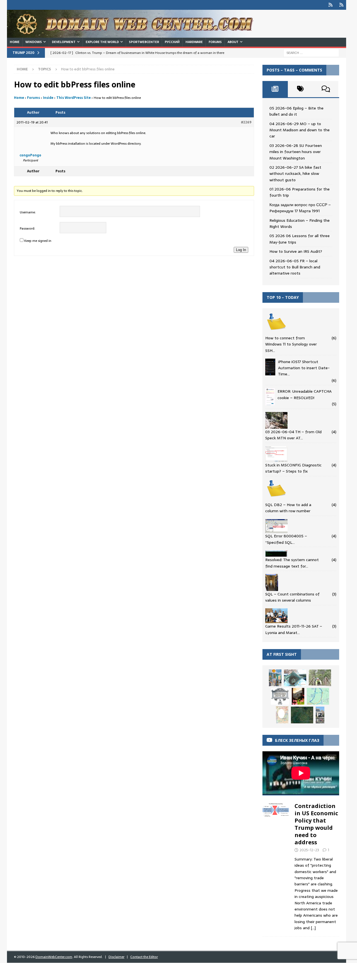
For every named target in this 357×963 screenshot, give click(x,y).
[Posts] (275, 89)
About (233, 41)
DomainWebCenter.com (53, 957)
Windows (33, 41)
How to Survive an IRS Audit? (295, 251)
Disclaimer (116, 957)
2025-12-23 (309, 850)
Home (15, 41)
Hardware (194, 41)
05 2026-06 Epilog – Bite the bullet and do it (296, 111)
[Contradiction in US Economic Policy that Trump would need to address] (275, 865)
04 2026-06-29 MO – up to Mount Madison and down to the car (299, 130)
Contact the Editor (144, 957)
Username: (28, 212)
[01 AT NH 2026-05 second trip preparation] (318, 696)
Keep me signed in (37, 240)
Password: (27, 228)
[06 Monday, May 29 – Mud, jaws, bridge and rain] (295, 677)
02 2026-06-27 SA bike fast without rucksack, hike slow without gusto (295, 173)
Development (64, 41)
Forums (215, 41)
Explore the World (102, 41)
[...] (313, 928)
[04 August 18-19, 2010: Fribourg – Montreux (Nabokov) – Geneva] (320, 715)
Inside (48, 98)
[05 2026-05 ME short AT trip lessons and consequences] (302, 715)
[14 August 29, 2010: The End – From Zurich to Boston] (275, 677)
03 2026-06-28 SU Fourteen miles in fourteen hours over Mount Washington (295, 151)
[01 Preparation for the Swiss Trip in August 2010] (298, 696)
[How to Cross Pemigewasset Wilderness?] (282, 715)
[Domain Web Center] (136, 35)
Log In (241, 250)
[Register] (341, 5)
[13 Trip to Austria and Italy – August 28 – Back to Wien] (280, 696)
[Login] (330, 5)
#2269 (246, 122)
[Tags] (300, 89)
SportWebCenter (144, 41)
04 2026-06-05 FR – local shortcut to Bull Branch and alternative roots (294, 267)
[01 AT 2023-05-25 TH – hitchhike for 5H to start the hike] (320, 677)
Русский (172, 41)
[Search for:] (311, 52)
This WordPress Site (73, 98)
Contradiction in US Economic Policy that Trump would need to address (316, 824)
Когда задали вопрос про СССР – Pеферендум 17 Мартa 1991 (300, 208)
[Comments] (325, 89)
